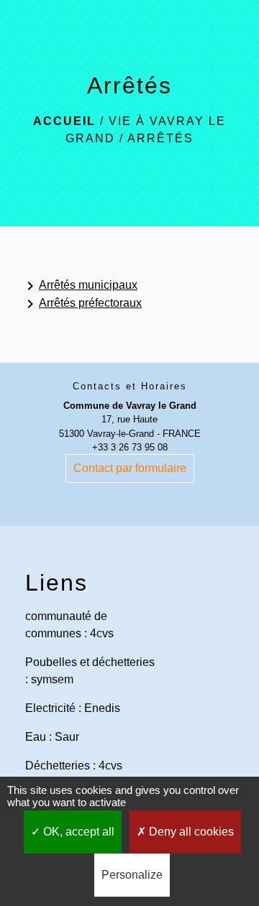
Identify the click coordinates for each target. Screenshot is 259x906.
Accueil (64, 121)
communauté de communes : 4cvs (69, 624)
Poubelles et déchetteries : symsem (90, 670)
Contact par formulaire (129, 468)
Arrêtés (160, 138)
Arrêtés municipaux (79, 286)
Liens (56, 583)
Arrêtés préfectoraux (82, 304)
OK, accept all (77, 832)
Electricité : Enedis (72, 708)
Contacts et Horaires (130, 386)
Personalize (132, 875)
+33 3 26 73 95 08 (130, 447)
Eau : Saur (52, 737)
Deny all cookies (190, 832)
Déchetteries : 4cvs (73, 765)
